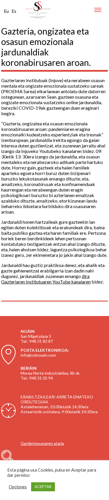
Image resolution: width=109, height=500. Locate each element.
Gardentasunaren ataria (42, 443)
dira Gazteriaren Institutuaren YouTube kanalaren (46, 278)
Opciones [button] (18, 486)
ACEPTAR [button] (43, 486)
